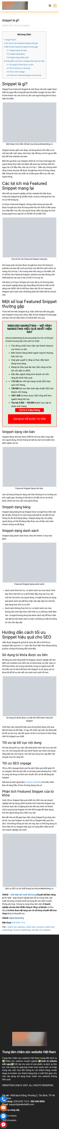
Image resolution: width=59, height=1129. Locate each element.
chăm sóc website (16, 927)
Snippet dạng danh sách (18, 57)
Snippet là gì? (10, 20)
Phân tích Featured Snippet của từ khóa (24, 75)
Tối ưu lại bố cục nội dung (18, 68)
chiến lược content (35, 927)
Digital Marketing (16, 918)
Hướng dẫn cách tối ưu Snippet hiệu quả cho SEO (24, 61)
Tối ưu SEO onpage (16, 72)
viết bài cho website (41, 930)
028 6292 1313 (18, 922)
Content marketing (22, 930)
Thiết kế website (9, 1120)
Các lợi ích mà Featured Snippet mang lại (21, 43)
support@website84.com (21, 1104)
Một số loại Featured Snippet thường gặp (21, 47)
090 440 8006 (38, 1101)
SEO (23, 645)
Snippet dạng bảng (15, 54)
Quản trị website (49, 1061)
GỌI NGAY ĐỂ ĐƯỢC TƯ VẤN (29, 418)
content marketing (33, 782)
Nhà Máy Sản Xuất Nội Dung (23, 895)
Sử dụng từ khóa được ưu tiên (20, 65)
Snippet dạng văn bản (17, 50)
